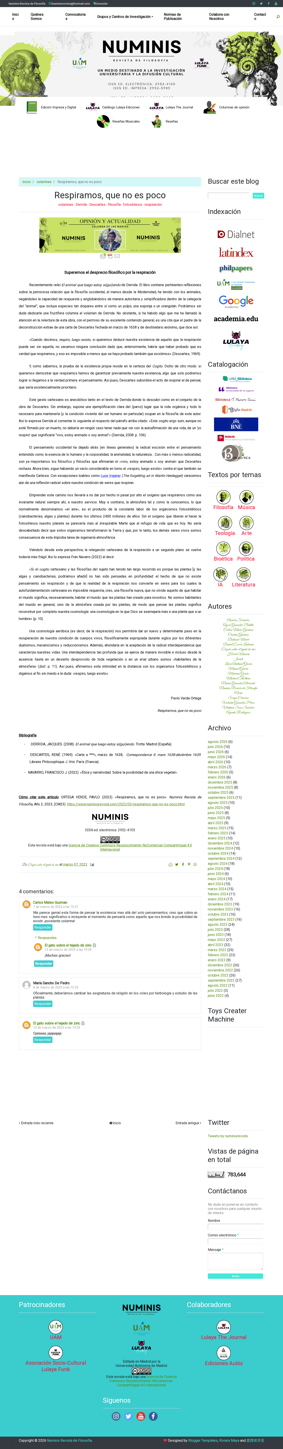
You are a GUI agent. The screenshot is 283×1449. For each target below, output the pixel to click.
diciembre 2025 (220, 782)
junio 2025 (216, 813)
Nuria (238, 693)
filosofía (115, 204)
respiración (153, 204)
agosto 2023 (218, 924)
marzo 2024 (217, 889)
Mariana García (238, 673)
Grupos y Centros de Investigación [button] (124, 17)
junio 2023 (216, 935)
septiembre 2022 (221, 980)
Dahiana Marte (238, 639)
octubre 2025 (218, 792)
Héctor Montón (238, 654)
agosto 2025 (218, 803)
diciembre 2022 (220, 965)
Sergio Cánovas (238, 697)
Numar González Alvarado (238, 683)
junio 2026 (216, 752)
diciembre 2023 (220, 904)
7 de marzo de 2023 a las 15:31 (55, 907)
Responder (42, 927)
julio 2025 (215, 808)
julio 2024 (215, 869)
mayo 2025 (216, 818)
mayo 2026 (216, 757)
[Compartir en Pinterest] (189, 864)
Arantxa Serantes (238, 620)
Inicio (15, 16)
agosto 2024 (218, 863)
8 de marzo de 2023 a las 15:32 (55, 987)
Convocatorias (75, 16)
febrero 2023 (218, 955)
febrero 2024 (218, 894)
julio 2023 (215, 930)
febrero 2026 (218, 772)
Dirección (101, 3)
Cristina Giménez (238, 634)
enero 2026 (217, 777)
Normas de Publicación (173, 16)
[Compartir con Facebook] (183, 864)
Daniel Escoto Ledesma (238, 644)
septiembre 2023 (221, 919)
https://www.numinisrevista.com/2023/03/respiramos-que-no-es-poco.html (126, 804)
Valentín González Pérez (238, 702)
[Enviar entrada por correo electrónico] (91, 864)
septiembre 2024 (221, 858)
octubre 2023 (218, 914)
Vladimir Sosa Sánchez (238, 707)
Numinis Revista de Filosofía (27, 3)
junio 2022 (216, 996)
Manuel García (238, 668)
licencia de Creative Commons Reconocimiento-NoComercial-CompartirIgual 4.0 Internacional (143, 1381)
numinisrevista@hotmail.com (71, 3)
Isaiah (238, 659)
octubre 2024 (218, 853)
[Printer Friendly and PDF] (110, 256)
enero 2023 (217, 960)
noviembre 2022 (220, 970)
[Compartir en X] (177, 864)
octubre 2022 (218, 975)
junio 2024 (216, 874)
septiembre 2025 (221, 797)
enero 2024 (217, 899)
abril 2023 (215, 945)
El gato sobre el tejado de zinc (68, 945)
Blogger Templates (203, 1440)
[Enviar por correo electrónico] (171, 864)
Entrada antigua (187, 1123)
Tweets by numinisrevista (228, 1136)
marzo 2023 (217, 950)
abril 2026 (215, 762)
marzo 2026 (217, 767)
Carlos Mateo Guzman (50, 902)
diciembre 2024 (220, 843)
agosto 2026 (218, 742)
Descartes (97, 204)
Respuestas (47, 937)
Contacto (260, 16)
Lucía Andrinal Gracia (238, 663)
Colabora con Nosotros (219, 16)
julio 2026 (215, 747)
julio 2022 (215, 990)
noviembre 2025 (220, 787)
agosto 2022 (218, 985)
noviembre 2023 (220, 909)
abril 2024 (215, 884)
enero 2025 (217, 838)
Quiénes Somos (37, 16)
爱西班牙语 (255, 1440)
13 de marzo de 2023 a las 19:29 (68, 950)
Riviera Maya (229, 1440)
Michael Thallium (238, 678)
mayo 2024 (216, 879)
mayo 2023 (216, 940)
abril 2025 (215, 823)
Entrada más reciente (37, 1123)
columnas (44, 182)
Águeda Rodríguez (238, 712)
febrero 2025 (218, 833)
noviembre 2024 (220, 848)
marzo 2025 (217, 828)
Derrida (82, 204)
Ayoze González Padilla (238, 625)
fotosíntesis (133, 204)
